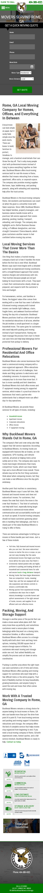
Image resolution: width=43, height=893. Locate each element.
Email (12, 42)
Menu (7, 7)
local (19, 572)
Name (12, 32)
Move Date (13, 62)
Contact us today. (14, 741)
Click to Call (8, 2)
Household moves (15, 416)
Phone (12, 52)
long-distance (28, 572)
